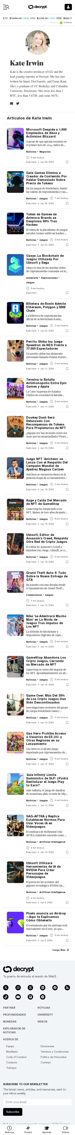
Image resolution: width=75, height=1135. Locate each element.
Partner (9, 1007)
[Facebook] (55, 987)
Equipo (10, 1046)
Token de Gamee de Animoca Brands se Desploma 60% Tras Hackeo (41, 220)
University (45, 1014)
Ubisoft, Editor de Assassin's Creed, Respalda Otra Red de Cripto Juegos (47, 538)
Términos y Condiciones (55, 1051)
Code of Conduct (16, 1057)
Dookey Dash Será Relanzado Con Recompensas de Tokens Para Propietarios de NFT (46, 423)
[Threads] (30, 987)
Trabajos (11, 1067)
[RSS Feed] (67, 987)
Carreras (46, 1062)
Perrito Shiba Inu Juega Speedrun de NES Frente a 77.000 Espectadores (46, 345)
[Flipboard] (30, 997)
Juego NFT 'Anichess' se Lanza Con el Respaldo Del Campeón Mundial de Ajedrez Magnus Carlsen (47, 464)
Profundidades (14, 1014)
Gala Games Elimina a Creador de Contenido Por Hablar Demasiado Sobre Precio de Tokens (46, 178)
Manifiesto (12, 1051)
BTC (5, 18)
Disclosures (47, 1046)
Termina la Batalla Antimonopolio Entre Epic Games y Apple (46, 383)
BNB (59, 18)
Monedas (9, 1021)
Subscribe (12, 1112)
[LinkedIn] (42, 987)
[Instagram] (18, 987)
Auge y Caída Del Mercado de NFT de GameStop (46, 502)
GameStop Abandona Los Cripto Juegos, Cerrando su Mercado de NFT (46, 661)
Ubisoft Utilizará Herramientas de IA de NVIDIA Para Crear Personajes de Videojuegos (43, 870)
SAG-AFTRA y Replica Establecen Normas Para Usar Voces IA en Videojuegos (45, 822)
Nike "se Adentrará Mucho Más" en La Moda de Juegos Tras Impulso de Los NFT (46, 621)
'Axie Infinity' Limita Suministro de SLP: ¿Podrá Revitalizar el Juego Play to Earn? (47, 780)
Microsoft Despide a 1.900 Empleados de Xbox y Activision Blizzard (46, 133)
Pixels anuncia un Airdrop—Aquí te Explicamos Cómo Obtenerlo (46, 917)
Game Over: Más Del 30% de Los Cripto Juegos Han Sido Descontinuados (46, 699)
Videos (42, 1021)
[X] (5, 987)
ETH (33, 18)
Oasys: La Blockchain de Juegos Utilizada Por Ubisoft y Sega (45, 259)
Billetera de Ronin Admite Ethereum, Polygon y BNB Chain (46, 307)
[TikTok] (5, 997)
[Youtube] (18, 997)
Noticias (44, 1007)
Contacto (11, 1062)
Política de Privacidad (53, 1057)
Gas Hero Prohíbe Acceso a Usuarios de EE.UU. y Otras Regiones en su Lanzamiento (46, 739)
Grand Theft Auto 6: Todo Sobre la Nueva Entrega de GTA (47, 576)
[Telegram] (42, 997)
